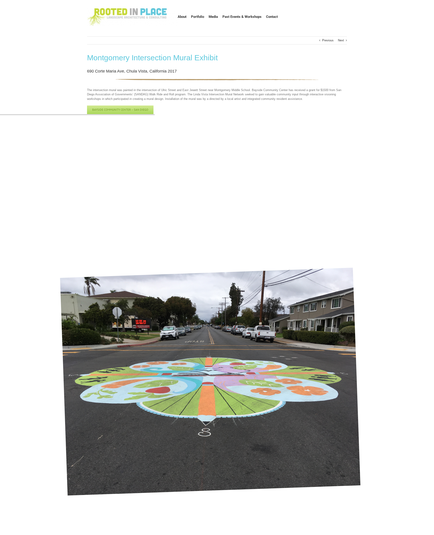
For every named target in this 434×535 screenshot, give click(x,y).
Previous (328, 40)
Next (341, 40)
